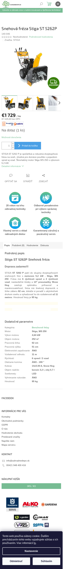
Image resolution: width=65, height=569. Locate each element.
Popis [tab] (7, 245)
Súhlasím (46, 561)
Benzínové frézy (40, 327)
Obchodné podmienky (13, 421)
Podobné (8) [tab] (18, 245)
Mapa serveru (8, 445)
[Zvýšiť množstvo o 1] (12, 144)
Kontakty (6, 416)
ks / (31, 486)
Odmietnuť (16, 561)
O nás (5, 428)
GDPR (5, 425)
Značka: (12, 40)
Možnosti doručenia (11, 137)
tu (35, 543)
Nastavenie (31, 551)
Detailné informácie (11, 166)
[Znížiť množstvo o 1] (12, 147)
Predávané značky (11, 437)
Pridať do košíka (30, 145)
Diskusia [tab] (44, 245)
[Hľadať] (41, 4)
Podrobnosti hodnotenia (41, 37)
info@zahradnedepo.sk (18, 460)
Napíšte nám (8, 441)
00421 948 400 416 (16, 465)
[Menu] (58, 4)
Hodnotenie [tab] (32, 245)
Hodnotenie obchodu (12, 433)
